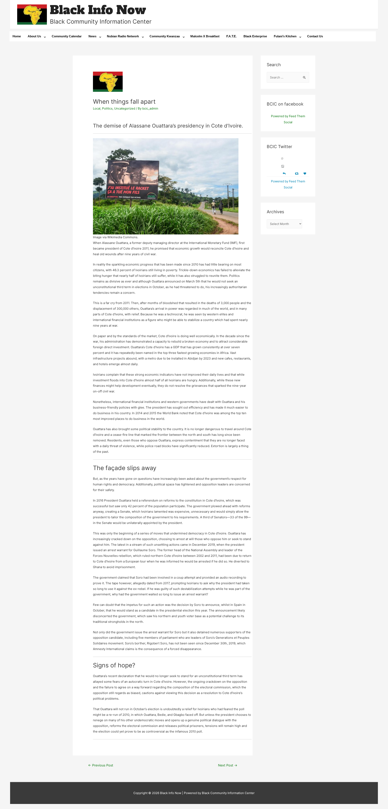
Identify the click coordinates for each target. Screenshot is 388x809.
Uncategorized (124, 108)
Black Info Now (98, 10)
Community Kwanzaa (165, 36)
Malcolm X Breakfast (204, 36)
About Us (34, 36)
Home (17, 36)
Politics (107, 108)
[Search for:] (288, 77)
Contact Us (315, 36)
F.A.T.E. (231, 36)
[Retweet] (297, 173)
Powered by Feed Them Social (288, 119)
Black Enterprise (255, 36)
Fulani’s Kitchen (285, 36)
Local (96, 108)
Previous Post (100, 765)
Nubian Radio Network (123, 36)
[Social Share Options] (283, 166)
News (92, 36)
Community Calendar (67, 36)
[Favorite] (305, 173)
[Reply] (284, 173)
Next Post (227, 765)
